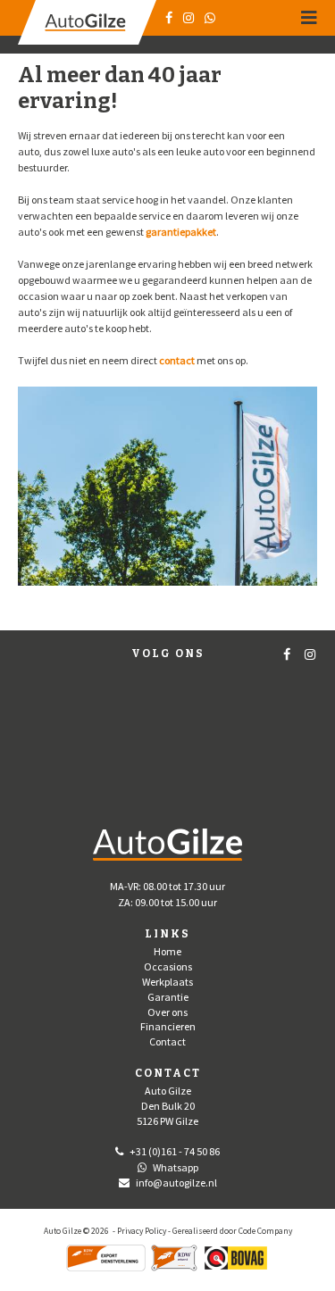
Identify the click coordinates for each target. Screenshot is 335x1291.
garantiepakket (181, 231)
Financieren (168, 1026)
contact (177, 360)
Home (167, 951)
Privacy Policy (141, 1231)
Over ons (167, 1012)
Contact (167, 1041)
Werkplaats (167, 981)
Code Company (265, 1231)
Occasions (168, 966)
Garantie (167, 997)
